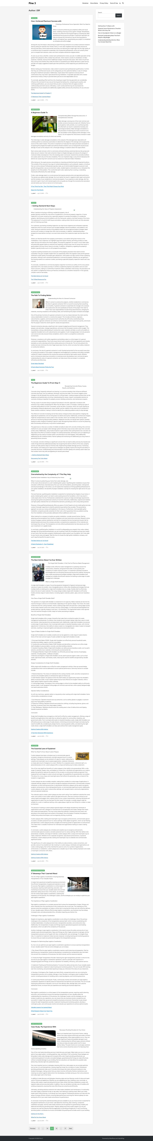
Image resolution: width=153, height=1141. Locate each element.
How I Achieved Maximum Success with (46, 21)
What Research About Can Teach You (41, 1011)
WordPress (112, 1138)
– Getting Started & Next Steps (43, 206)
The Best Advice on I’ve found (39, 276)
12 (56, 1128)
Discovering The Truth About (39, 458)
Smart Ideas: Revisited (37, 363)
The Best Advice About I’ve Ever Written (46, 560)
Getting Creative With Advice (39, 729)
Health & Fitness (35, 109)
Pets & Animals (35, 471)
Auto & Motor (35, 745)
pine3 (34, 100)
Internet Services (35, 292)
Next (70, 1128)
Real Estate (34, 18)
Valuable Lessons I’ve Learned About (41, 1007)
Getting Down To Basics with (106, 26)
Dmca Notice (94, 3)
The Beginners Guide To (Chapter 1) (41, 93)
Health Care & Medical (37, 1023)
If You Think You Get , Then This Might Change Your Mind (47, 186)
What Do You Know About (38, 1117)
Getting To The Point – (37, 1114)
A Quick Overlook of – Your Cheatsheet (42, 544)
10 (47, 1128)
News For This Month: (37, 190)
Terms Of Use (114, 3)
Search (100, 12)
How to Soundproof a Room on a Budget (109, 33)
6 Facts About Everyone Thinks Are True (42, 367)
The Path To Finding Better (41, 295)
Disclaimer (85, 3)
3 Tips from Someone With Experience (42, 733)
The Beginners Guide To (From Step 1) (45, 383)
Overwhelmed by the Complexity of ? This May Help (51, 474)
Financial (34, 202)
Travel (33, 379)
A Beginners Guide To (39, 112)
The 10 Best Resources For (38, 279)
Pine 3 (32, 3)
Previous (32, 1128)
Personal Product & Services (38, 870)
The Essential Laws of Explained (43, 749)
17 (65, 1128)
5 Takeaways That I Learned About (40, 96)
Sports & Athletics (36, 557)
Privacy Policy (104, 3)
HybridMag (121, 1138)
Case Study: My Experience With (43, 1027)
